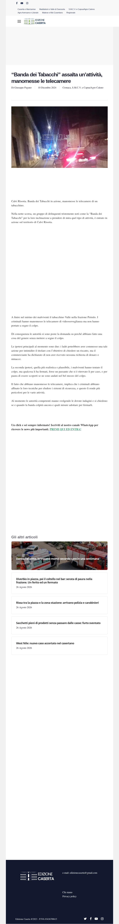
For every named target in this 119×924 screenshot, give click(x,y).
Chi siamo (67, 892)
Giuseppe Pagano (23, 87)
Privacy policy (69, 896)
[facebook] (17, 3)
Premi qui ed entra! (65, 429)
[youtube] (22, 3)
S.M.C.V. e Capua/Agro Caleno (87, 87)
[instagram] (27, 3)
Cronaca (67, 87)
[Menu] (19, 21)
